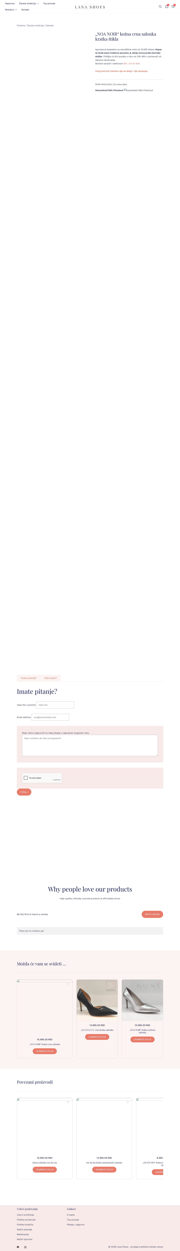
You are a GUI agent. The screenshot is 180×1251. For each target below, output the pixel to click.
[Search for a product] (160, 6)
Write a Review (152, 914)
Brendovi (9, 9)
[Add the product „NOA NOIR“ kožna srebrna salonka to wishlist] (158, 984)
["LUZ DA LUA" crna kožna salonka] (97, 1000)
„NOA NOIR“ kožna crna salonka (44, 1044)
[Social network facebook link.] (18, 1246)
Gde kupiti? (50, 678)
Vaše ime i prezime (26, 705)
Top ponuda (49, 3)
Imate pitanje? (29, 678)
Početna (21, 25)
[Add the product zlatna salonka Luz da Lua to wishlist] (68, 1102)
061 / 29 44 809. (131, 63)
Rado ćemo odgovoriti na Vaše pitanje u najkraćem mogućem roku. (55, 733)
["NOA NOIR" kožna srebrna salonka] (142, 1000)
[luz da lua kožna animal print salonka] (104, 1125)
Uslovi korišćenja (25, 1214)
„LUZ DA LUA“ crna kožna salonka (97, 1029)
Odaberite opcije (44, 1051)
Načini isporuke (24, 1239)
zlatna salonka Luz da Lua (44, 1162)
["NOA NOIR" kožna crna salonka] (44, 1007)
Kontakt (25, 9)
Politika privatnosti (26, 1219)
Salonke (50, 25)
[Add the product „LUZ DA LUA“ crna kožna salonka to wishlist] (113, 984)
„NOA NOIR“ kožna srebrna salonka (142, 1031)
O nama (71, 1214)
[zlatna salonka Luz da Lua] (44, 1125)
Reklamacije (23, 1234)
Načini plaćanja (24, 1229)
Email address (24, 717)
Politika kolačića (25, 1224)
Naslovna (9, 3)
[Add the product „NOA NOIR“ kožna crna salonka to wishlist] (68, 984)
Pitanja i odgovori (76, 1224)
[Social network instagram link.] (25, 1246)
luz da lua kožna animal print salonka (104, 1162)
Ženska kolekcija (27, 3)
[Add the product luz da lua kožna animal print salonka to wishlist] (127, 1102)
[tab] (28, 678)
